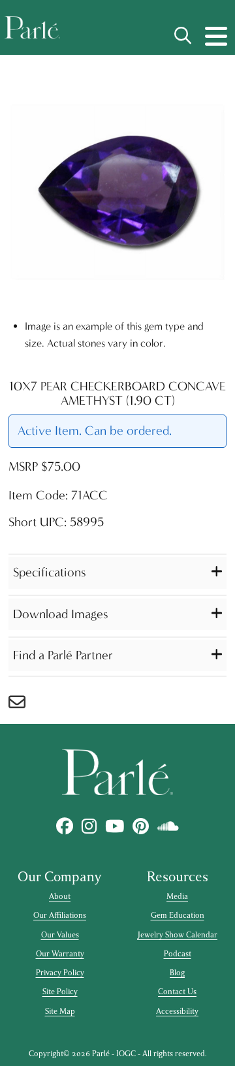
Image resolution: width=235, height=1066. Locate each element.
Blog (177, 972)
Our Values (60, 935)
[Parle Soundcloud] (168, 826)
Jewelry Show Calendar (177, 935)
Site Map (60, 1011)
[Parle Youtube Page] (115, 826)
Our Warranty (60, 953)
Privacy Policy (60, 972)
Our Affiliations (59, 915)
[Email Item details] (23, 705)
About (59, 896)
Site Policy (60, 991)
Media (177, 896)
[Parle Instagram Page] (89, 826)
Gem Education (177, 915)
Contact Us (177, 991)
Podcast (177, 953)
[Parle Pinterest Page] (141, 826)
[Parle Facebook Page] (65, 826)
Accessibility (177, 1011)
